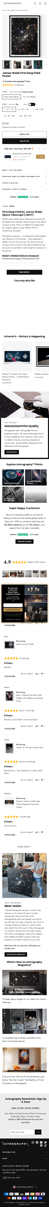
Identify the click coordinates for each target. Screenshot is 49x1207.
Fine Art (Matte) (29, 97)
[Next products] (44, 148)
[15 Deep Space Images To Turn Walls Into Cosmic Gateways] (24, 982)
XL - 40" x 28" (9, 116)
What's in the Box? (12, 170)
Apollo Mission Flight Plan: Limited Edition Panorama (24, 154)
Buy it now (24, 141)
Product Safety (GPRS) (14, 189)
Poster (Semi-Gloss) (11, 97)
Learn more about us (16, 954)
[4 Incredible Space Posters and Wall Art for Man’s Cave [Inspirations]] (24, 1021)
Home (4, 10)
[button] (13, 85)
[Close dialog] (45, 586)
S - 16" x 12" (9, 109)
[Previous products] (39, 148)
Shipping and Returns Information (21, 176)
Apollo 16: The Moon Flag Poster (29, 747)
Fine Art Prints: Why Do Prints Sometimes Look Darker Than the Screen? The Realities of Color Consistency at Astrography (23, 1080)
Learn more (12, 452)
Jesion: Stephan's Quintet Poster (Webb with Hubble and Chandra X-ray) (29, 698)
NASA (12, 206)
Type (4, 92)
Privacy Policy (18, 619)
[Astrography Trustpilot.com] (24, 534)
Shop (4, 1158)
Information (8, 1152)
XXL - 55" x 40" (25, 116)
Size (18, 104)
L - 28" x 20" (38, 109)
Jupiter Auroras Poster (25, 644)
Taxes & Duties (10, 183)
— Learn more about (20, 92)
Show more (23, 846)
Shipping (5, 127)
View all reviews (24, 541)
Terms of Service (10, 619)
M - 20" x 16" (23, 109)
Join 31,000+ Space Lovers (15, 1166)
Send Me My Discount (13, 610)
